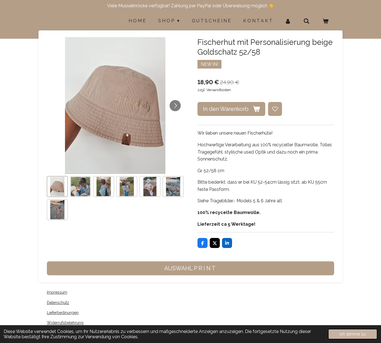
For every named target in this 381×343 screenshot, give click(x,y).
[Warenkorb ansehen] (325, 21)
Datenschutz (58, 302)
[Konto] (287, 21)
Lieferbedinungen (63, 312)
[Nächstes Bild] (175, 105)
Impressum (57, 292)
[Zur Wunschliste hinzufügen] (275, 109)
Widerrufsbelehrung (65, 322)
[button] (57, 186)
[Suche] (306, 21)
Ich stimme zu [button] (353, 334)
